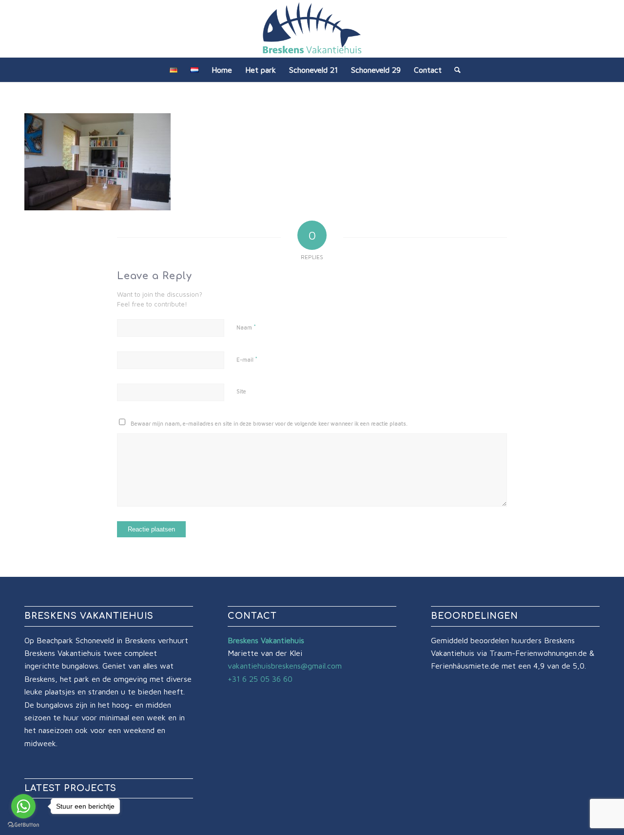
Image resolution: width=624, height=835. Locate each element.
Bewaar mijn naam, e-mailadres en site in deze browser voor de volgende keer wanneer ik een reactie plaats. (269, 423)
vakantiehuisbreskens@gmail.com (285, 665)
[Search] (454, 70)
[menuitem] (173, 70)
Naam (246, 327)
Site (241, 391)
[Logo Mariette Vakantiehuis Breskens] (312, 29)
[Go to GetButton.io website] (23, 825)
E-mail (246, 359)
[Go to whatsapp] (23, 806)
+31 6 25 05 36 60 (260, 678)
